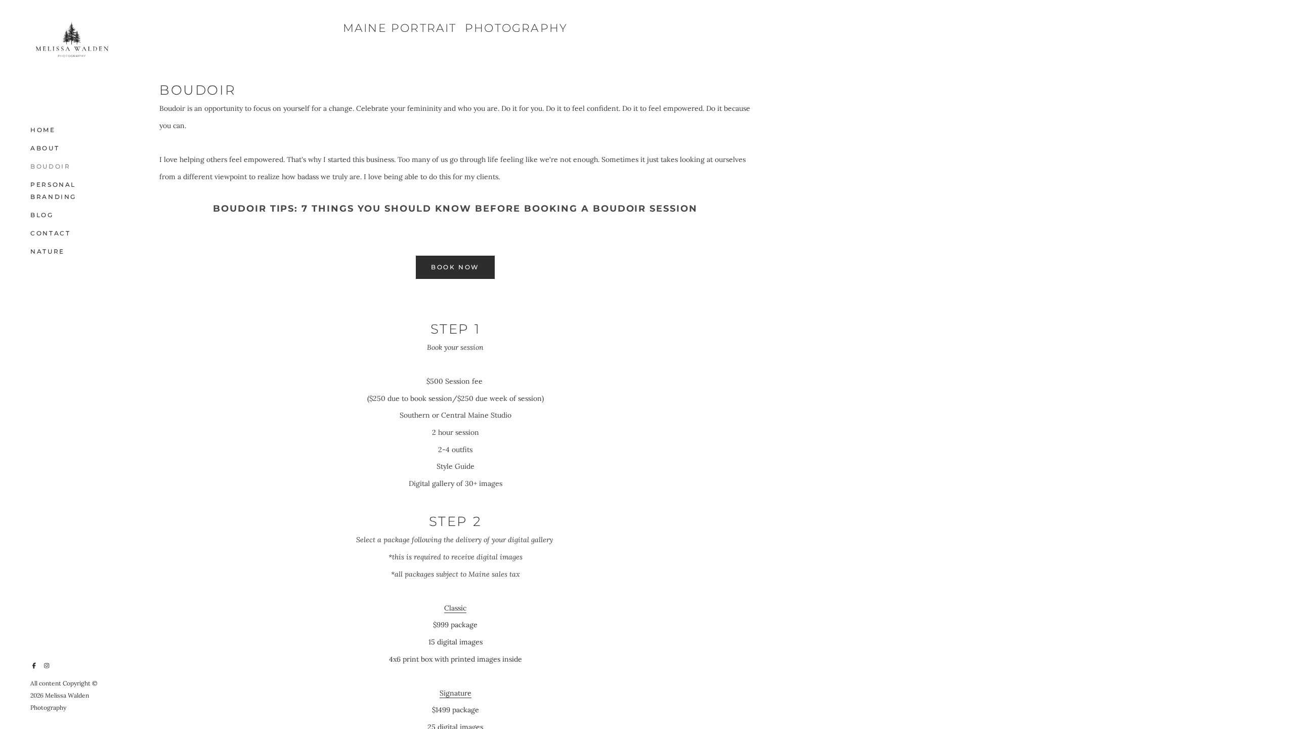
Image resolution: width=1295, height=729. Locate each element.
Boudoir (50, 166)
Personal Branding (53, 190)
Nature (47, 251)
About (44, 148)
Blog (42, 215)
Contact (50, 233)
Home (43, 130)
